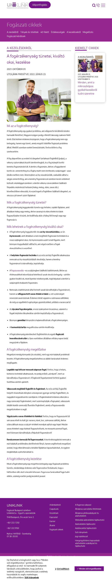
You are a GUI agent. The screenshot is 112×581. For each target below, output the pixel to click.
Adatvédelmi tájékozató (85, 524)
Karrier (52, 521)
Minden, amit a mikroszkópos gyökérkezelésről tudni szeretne (87, 88)
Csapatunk (54, 509)
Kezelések (54, 513)
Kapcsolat (54, 517)
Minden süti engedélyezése (90, 569)
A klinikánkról (55, 505)
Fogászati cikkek (56, 529)
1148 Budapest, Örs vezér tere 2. (20, 517)
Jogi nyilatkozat (81, 536)
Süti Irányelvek (32, 577)
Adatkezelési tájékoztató (85, 528)
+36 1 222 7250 (13, 522)
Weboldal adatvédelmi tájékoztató (89, 520)
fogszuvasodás (17, 270)
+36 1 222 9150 (13, 528)
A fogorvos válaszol (83, 505)
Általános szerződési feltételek (88, 509)
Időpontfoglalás (39, 4)
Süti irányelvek (81, 532)
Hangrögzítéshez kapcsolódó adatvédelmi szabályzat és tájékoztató (87, 543)
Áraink (52, 525)
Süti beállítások (63, 569)
